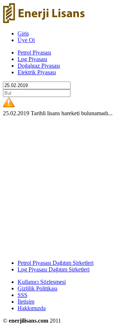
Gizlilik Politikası (37, 288)
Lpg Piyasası (32, 59)
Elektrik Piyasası (37, 72)
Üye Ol (26, 40)
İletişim (26, 301)
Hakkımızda (32, 308)
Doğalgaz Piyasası (39, 66)
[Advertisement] (68, 185)
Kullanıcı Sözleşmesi (42, 282)
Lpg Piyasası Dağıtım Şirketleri (54, 269)
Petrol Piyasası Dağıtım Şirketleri (56, 263)
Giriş (23, 33)
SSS (22, 295)
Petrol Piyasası (34, 52)
